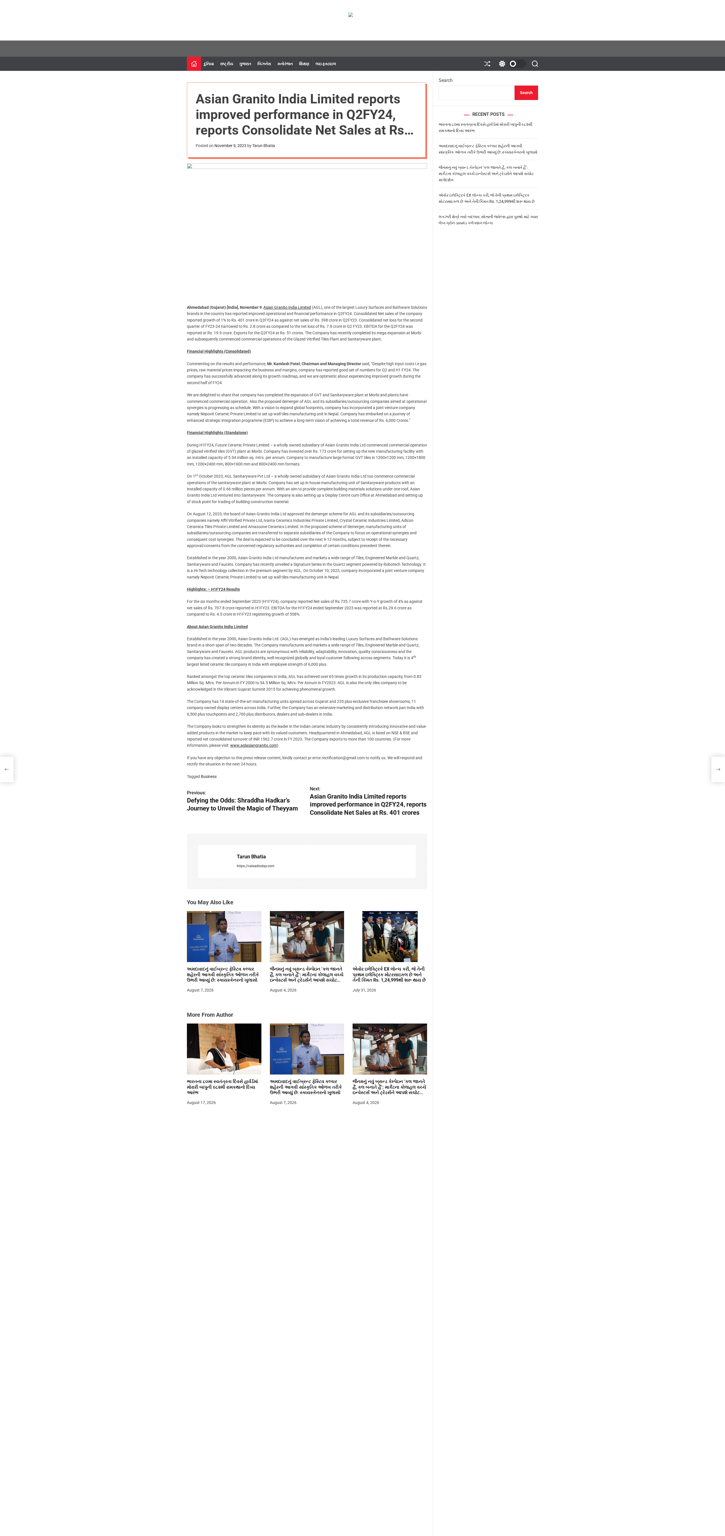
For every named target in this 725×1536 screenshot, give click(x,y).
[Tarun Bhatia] (214, 861)
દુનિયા (209, 63)
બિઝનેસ (264, 63)
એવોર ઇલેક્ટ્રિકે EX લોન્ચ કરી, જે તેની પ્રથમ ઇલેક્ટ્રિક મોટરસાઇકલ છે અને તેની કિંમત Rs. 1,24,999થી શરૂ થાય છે (389, 974)
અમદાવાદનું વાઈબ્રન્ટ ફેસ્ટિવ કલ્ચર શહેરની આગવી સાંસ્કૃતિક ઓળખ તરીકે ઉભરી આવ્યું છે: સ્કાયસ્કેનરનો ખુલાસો (223, 974)
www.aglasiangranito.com (253, 745)
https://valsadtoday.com (255, 866)
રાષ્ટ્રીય (226, 63)
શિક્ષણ (304, 63)
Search (446, 80)
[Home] (194, 64)
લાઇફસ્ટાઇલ (325, 63)
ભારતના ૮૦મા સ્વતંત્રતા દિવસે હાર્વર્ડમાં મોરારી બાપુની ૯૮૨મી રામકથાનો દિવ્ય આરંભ (222, 1087)
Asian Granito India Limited (287, 307)
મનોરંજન (285, 63)
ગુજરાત (245, 63)
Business (209, 776)
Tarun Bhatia (263, 145)
